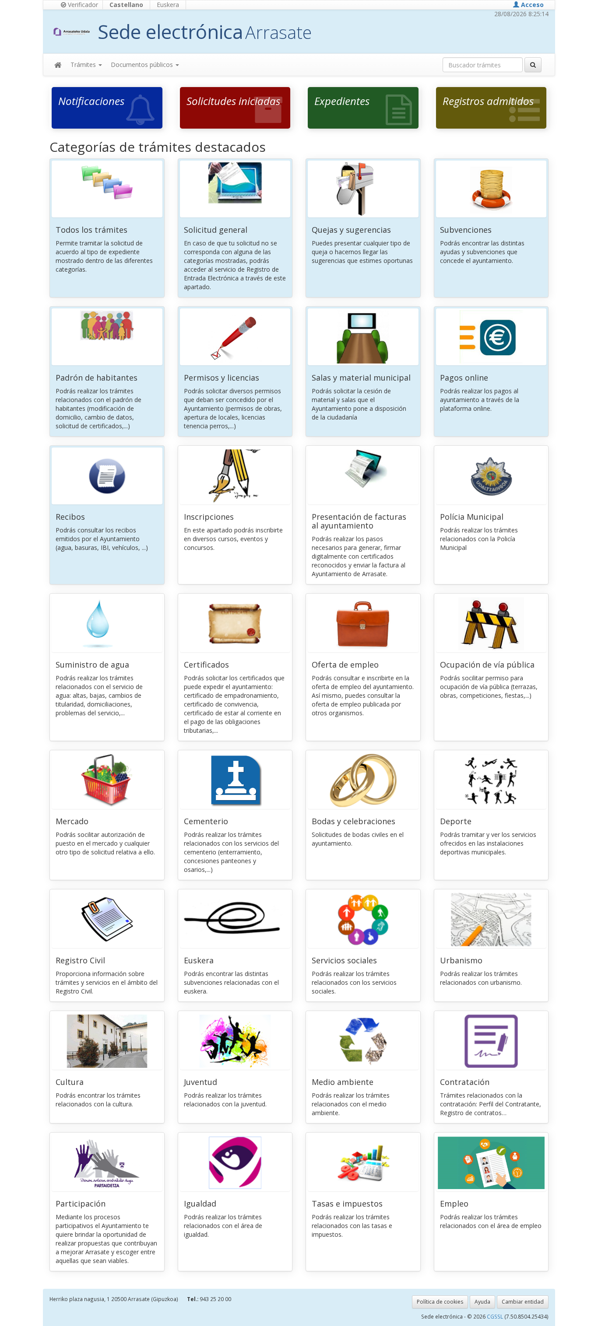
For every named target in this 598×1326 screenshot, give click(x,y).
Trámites (84, 64)
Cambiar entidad (523, 1301)
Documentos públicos (143, 64)
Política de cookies (440, 1301)
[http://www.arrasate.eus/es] (71, 31)
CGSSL (495, 1316)
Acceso (531, 4)
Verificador (82, 4)
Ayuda (482, 1301)
